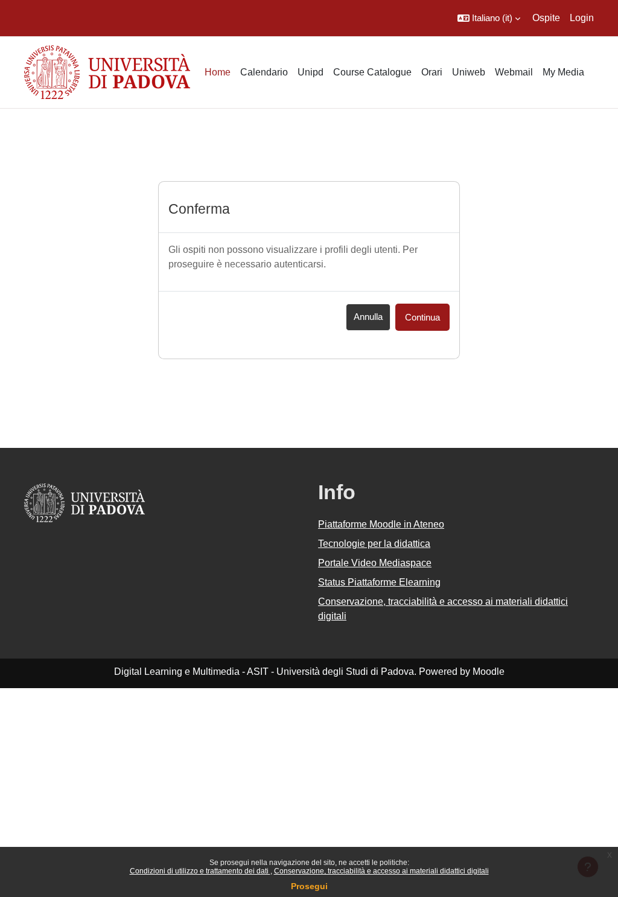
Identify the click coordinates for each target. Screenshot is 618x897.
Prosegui (309, 886)
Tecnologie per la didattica (374, 543)
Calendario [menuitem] (264, 72)
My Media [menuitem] (563, 72)
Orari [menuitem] (431, 72)
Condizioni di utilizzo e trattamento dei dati (200, 871)
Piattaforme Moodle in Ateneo (381, 524)
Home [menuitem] (218, 72)
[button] (488, 18)
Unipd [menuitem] (310, 72)
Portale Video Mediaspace (375, 563)
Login (582, 18)
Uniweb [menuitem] (468, 72)
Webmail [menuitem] (514, 72)
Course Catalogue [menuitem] (372, 72)
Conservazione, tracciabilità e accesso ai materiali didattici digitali (381, 871)
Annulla (368, 316)
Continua (422, 317)
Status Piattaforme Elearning (379, 582)
